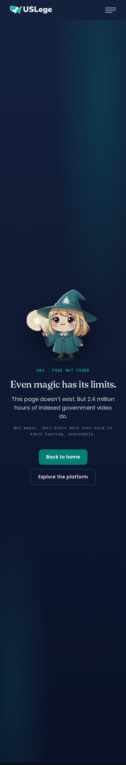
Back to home (63, 457)
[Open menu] (110, 10)
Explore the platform (63, 477)
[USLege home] (31, 10)
